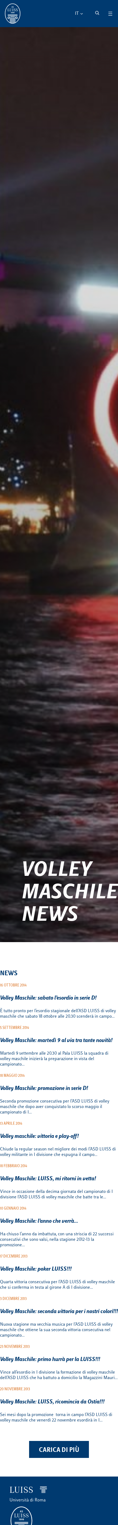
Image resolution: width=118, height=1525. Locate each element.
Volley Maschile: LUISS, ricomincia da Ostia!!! (52, 1402)
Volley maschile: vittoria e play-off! (39, 1136)
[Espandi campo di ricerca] (97, 13)
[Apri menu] (110, 13)
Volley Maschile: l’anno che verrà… (39, 1221)
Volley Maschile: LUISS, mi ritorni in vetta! (48, 1179)
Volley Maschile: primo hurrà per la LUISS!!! (50, 1359)
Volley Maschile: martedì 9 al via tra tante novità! (56, 1040)
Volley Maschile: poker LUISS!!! (36, 1269)
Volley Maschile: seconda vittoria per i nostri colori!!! (59, 1311)
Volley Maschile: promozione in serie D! (44, 1088)
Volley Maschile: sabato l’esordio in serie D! (48, 998)
